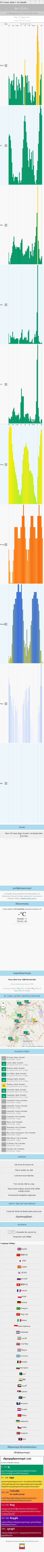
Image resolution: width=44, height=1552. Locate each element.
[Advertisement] (22, 862)
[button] (34, 1021)
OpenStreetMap (31, 1046)
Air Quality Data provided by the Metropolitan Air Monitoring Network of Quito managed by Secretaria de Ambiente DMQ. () (22, 896)
